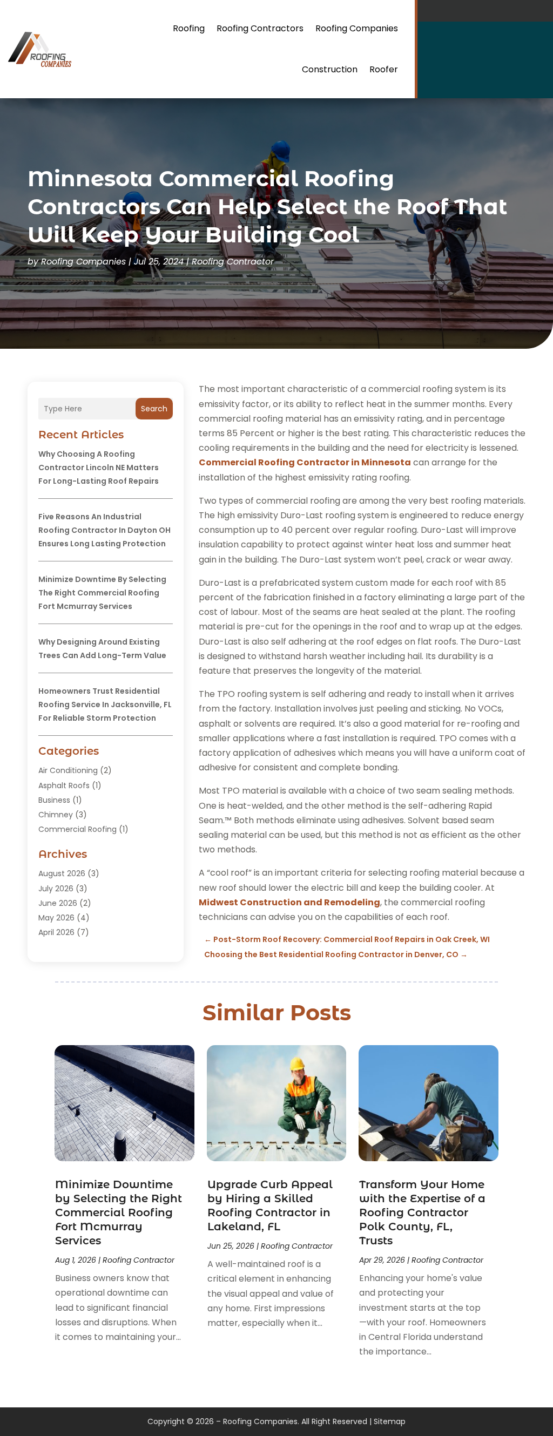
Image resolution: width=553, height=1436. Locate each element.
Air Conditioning (68, 770)
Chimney (55, 814)
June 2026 (57, 903)
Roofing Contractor (233, 261)
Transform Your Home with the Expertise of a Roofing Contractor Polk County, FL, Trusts (422, 1212)
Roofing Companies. (261, 1421)
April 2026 (56, 932)
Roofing (189, 28)
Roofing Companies (356, 28)
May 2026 (56, 917)
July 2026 (55, 888)
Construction (330, 69)
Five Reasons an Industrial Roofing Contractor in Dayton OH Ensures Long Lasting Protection (104, 530)
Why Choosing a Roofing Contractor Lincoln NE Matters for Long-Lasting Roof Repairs (98, 467)
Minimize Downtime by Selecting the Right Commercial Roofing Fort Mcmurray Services (102, 593)
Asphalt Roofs (64, 785)
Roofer (383, 69)
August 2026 (61, 873)
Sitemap (390, 1421)
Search (154, 408)
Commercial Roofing (77, 829)
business (54, 800)
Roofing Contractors (260, 28)
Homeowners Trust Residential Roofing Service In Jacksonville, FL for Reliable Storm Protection (105, 704)
